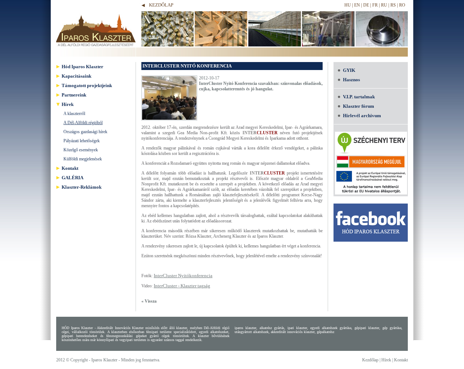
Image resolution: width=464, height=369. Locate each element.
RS (393, 5)
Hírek (386, 359)
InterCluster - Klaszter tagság (182, 285)
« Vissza (149, 301)
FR (375, 5)
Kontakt (401, 359)
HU (347, 5)
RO (402, 5)
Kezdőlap (161, 5)
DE (366, 5)
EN (357, 5)
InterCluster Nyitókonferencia (183, 275)
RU (384, 5)
